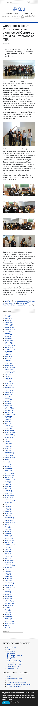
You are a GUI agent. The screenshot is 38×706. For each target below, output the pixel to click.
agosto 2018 (8, 481)
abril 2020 (8, 445)
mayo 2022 (8, 400)
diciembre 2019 (9, 452)
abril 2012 (8, 614)
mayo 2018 (8, 486)
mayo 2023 (8, 378)
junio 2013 (8, 591)
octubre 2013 (9, 585)
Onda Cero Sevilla (13, 667)
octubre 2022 (9, 391)
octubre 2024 (9, 347)
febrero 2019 (8, 470)
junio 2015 (8, 549)
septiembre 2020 (10, 436)
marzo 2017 (8, 511)
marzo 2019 (8, 468)
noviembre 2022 (10, 389)
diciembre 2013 (9, 582)
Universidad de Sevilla (14, 686)
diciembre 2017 (9, 495)
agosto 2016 (8, 524)
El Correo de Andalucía (14, 655)
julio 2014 (8, 569)
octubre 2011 (8, 625)
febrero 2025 (9, 340)
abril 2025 (8, 336)
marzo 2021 (8, 425)
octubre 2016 (9, 520)
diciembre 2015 (9, 539)
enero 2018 (8, 493)
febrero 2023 (9, 383)
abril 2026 (8, 320)
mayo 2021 (8, 421)
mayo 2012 (8, 612)
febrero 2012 (8, 618)
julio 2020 (8, 439)
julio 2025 (8, 331)
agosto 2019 (8, 459)
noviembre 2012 (9, 603)
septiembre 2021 (10, 414)
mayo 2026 (8, 318)
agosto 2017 (8, 502)
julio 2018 (8, 483)
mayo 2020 (8, 443)
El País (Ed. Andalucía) (14, 663)
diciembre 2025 (9, 327)
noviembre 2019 (9, 454)
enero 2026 (8, 326)
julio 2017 (7, 504)
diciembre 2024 (9, 344)
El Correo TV (11, 657)
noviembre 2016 (9, 519)
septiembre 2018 (10, 479)
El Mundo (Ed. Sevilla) (14, 661)
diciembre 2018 (9, 474)
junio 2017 (8, 506)
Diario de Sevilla (12, 653)
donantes (9, 303)
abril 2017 (8, 510)
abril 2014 (8, 575)
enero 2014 (8, 580)
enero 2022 (8, 407)
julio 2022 (8, 396)
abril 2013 (8, 594)
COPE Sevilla (11, 651)
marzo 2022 (8, 403)
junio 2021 (8, 419)
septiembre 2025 (10, 329)
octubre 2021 (9, 412)
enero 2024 (8, 363)
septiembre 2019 (10, 457)
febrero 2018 (8, 492)
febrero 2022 (9, 405)
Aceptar (6, 703)
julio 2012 (8, 609)
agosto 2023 (9, 373)
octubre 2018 (9, 477)
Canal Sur (10, 649)
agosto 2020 (9, 437)
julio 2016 (8, 526)
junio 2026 (8, 317)
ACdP (9, 677)
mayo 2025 (8, 335)
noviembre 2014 (9, 562)
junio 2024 (8, 354)
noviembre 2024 (10, 345)
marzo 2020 (8, 446)
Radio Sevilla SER (12, 668)
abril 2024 (8, 358)
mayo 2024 (8, 356)
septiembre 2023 (10, 371)
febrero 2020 (9, 448)
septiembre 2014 (10, 566)
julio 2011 (7, 627)
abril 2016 (8, 531)
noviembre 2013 (9, 584)
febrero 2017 (8, 513)
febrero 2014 (8, 578)
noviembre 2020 (10, 432)
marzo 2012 (8, 616)
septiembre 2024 (10, 349)
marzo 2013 (8, 596)
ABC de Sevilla (11, 647)
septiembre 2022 (10, 392)
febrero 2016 (8, 535)
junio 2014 (8, 571)
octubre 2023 (9, 369)
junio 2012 (8, 611)
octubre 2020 (9, 434)
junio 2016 (8, 528)
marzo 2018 (8, 490)
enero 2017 (8, 515)
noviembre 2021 (9, 410)
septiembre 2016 (10, 522)
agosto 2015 (8, 546)
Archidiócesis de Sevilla (14, 678)
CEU (8, 680)
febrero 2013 (8, 598)
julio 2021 (8, 418)
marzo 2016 (8, 533)
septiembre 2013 (10, 587)
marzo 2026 (8, 322)
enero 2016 (8, 537)
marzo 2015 (8, 555)
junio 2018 (8, 484)
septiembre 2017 (10, 501)
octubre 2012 (9, 605)
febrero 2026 (9, 324)
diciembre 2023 (9, 365)
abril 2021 (8, 423)
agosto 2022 (9, 394)
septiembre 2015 (10, 544)
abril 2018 (8, 488)
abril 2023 (8, 380)
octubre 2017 (9, 499)
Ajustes (15, 703)
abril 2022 (8, 401)
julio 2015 (8, 548)
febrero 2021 (8, 427)
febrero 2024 (9, 362)
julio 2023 (8, 374)
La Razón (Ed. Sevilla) (14, 665)
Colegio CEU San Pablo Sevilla (17, 682)
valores (28, 305)
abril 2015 (8, 553)
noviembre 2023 (10, 367)
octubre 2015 (9, 542)
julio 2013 (8, 589)
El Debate (10, 659)
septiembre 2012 (10, 607)
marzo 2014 (8, 576)
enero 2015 (8, 558)
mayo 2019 (8, 465)
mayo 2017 (8, 508)
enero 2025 (8, 342)
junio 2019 (8, 463)
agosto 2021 (8, 416)
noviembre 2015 (9, 540)
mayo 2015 (8, 551)
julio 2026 (8, 315)
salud (14, 303)
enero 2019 (8, 472)
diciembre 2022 (9, 387)
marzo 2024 (8, 360)
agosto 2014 (8, 567)
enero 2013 (8, 600)
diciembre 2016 (9, 517)
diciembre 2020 (9, 430)
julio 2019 (8, 461)
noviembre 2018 (9, 475)
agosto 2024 (9, 351)
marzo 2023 (8, 382)
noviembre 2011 (9, 623)
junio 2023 (8, 376)
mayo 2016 (8, 529)
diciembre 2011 (9, 622)
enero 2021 (8, 428)
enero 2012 (8, 620)
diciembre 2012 (9, 602)
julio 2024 (8, 353)
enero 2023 (8, 385)
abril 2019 (8, 466)
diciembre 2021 (9, 409)
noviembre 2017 (9, 497)
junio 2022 (8, 398)
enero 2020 (8, 450)
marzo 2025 (8, 338)
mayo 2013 (8, 593)
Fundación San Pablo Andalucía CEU (19, 684)
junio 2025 (8, 333)
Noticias (7, 301)
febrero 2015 (8, 556)
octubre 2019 (9, 456)
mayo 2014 (8, 573)
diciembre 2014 (9, 560)
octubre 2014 (9, 564)
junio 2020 (8, 441)
